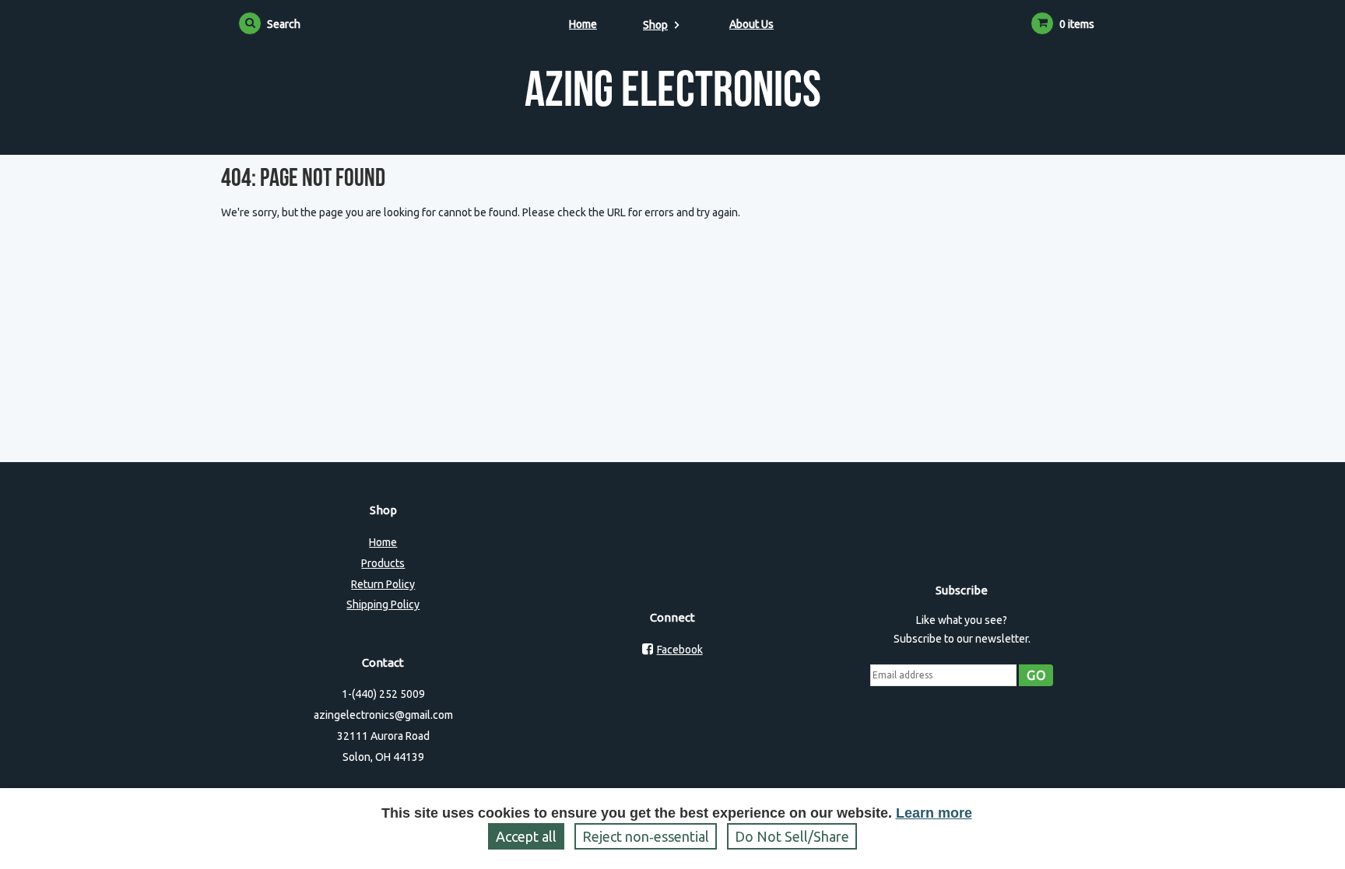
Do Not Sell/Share (792, 836)
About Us (751, 24)
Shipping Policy (383, 604)
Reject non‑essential (645, 836)
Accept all (526, 836)
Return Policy (383, 584)
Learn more (934, 813)
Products (383, 563)
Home (583, 24)
